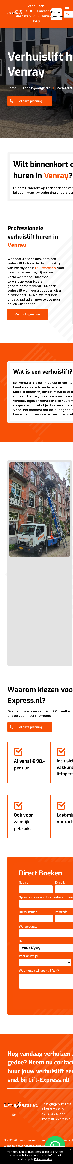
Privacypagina (43, 1159)
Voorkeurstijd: (28, 956)
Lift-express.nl (46, 268)
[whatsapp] (14, 1115)
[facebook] (6, 1115)
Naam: (23, 882)
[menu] (67, 7)
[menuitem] (36, 6)
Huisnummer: (28, 912)
